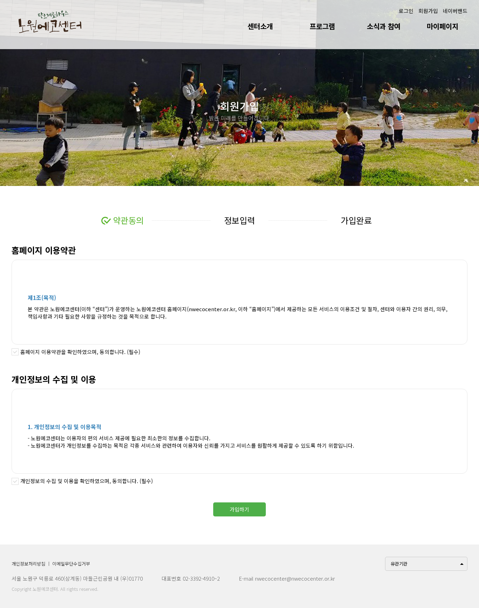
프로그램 (322, 26)
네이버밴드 (455, 10)
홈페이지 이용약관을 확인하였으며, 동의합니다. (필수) (80, 351)
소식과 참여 (383, 26)
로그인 (406, 10)
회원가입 (428, 10)
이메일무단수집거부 (71, 563)
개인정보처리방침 (28, 563)
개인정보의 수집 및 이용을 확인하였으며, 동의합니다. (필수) (86, 481)
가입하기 (239, 509)
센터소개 (260, 26)
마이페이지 (442, 26)
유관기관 (399, 563)
